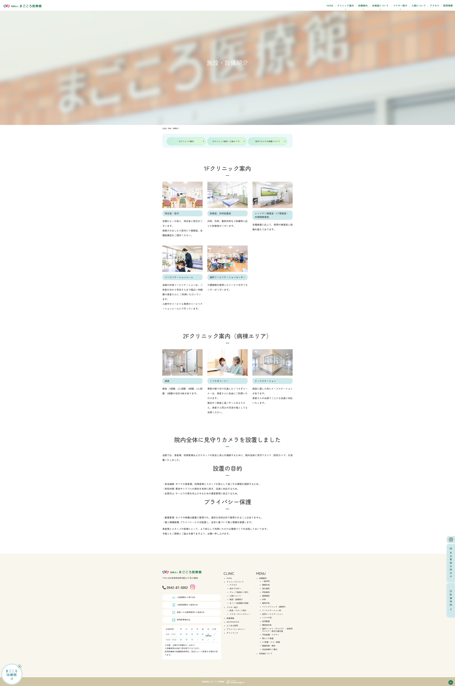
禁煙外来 (266, 584)
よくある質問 (232, 625)
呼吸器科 (266, 592)
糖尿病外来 (267, 624)
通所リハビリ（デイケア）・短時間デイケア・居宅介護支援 (277, 629)
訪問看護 (266, 621)
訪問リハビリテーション (272, 614)
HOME (330, 5)
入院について (419, 5)
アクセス (434, 5)
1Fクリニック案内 (186, 141)
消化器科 (266, 588)
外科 (264, 599)
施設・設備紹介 (236, 599)
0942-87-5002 (177, 587)
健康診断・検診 (268, 645)
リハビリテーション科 (271, 610)
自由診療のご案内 (269, 649)
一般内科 (266, 581)
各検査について (265, 653)
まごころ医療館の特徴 (239, 603)
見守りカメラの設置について (267, 141)
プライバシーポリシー (236, 629)
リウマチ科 (267, 617)
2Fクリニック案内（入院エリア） (227, 141)
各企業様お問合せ (450, 564)
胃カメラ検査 (267, 638)
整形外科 (266, 603)
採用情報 (448, 5)
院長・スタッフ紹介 (238, 610)
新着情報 (230, 618)
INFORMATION (233, 621)
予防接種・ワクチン (270, 634)
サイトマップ (232, 632)
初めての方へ (235, 588)
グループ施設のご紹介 (239, 592)
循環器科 (266, 595)
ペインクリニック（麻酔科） (274, 606)
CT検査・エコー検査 (271, 642)
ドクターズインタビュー (240, 614)
